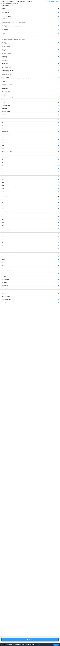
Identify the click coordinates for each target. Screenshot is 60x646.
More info (38, 644)
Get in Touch (30, 639)
